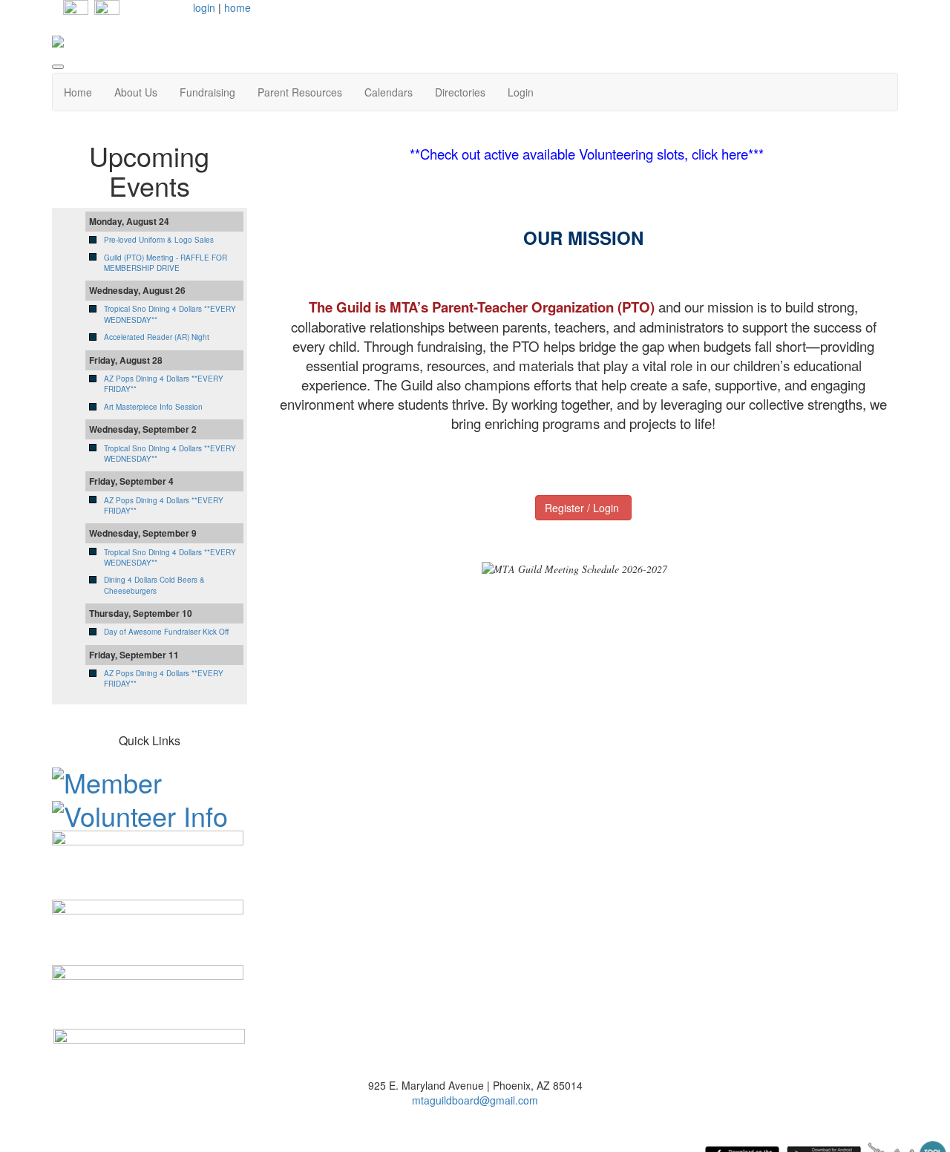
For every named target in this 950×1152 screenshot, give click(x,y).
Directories (460, 92)
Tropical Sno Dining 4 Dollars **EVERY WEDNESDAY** (170, 453)
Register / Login (583, 507)
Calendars (388, 92)
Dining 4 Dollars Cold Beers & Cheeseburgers (154, 585)
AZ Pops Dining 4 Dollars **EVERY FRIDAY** (163, 505)
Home (78, 92)
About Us (135, 92)
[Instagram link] (106, 11)
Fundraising (207, 92)
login (204, 7)
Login (521, 92)
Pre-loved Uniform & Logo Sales (159, 240)
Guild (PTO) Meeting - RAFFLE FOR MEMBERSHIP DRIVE (165, 262)
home (237, 7)
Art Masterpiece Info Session (153, 407)
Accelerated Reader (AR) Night (156, 337)
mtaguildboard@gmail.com (475, 1100)
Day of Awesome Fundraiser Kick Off (166, 631)
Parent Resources (300, 92)
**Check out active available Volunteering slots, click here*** (587, 153)
